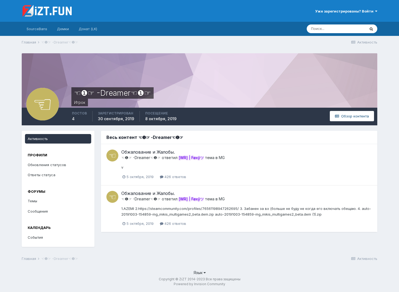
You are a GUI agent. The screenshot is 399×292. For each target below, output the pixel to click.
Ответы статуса (41, 175)
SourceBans (37, 29)
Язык (199, 272)
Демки (63, 29)
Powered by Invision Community (199, 284)
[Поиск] (371, 28)
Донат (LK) (88, 29)
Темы (32, 201)
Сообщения (38, 211)
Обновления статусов (47, 165)
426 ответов (174, 177)
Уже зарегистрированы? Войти (345, 11)
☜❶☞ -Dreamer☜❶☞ (141, 157)
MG (222, 157)
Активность (38, 138)
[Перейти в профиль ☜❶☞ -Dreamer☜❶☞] (112, 155)
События (35, 237)
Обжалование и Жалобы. (148, 152)
